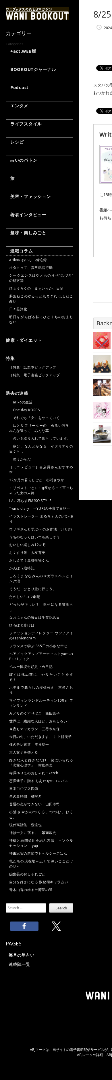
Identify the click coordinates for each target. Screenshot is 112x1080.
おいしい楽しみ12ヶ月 (27, 544)
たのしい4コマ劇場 (24, 596)
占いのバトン (21, 160)
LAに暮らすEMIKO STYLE (30, 500)
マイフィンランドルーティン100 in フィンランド (41, 703)
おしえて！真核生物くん (29, 560)
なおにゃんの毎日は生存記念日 (34, 617)
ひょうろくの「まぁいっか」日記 (36, 288)
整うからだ (20, 459)
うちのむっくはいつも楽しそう (34, 537)
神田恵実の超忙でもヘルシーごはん (38, 853)
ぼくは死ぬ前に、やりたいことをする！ (41, 677)
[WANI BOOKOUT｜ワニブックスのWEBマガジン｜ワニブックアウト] (37, 17)
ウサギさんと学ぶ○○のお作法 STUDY (41, 529)
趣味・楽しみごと (26, 232)
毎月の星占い (21, 955)
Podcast (17, 87)
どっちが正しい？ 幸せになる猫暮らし (41, 607)
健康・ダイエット (24, 340)
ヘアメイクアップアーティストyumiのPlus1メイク (41, 656)
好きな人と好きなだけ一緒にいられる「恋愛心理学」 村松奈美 (41, 763)
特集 (10, 358)
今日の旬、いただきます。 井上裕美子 (41, 736)
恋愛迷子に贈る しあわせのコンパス (38, 780)
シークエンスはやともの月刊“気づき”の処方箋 (41, 278)
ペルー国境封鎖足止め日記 (31, 666)
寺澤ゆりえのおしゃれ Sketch (33, 773)
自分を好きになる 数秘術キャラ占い (38, 881)
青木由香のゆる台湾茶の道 (31, 889)
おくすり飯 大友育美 (27, 552)
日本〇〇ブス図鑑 (23, 788)
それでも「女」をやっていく (34, 417)
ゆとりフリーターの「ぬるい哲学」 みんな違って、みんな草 (41, 428)
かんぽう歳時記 (21, 568)
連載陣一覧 (19, 964)
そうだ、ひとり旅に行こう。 (32, 588)
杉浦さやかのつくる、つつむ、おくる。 (41, 814)
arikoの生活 (20, 402)
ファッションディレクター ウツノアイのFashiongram (41, 635)
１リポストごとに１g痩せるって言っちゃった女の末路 (41, 490)
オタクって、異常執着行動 (31, 267)
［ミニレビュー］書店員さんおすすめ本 (41, 470)
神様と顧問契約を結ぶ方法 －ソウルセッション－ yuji (41, 843)
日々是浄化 (18, 309)
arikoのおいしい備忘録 (28, 259)
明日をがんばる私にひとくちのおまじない (41, 319)
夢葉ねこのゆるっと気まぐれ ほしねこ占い (41, 299)
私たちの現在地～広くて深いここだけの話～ (41, 864)
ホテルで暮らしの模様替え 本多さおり (41, 690)
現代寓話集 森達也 (25, 824)
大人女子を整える (23, 752)
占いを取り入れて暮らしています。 (40, 438)
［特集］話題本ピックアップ (32, 367)
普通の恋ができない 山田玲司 (34, 804)
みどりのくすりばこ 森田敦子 (34, 713)
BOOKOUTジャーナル (31, 69)
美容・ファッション (28, 196)
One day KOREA (24, 409)
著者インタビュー (26, 214)
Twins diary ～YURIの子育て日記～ (39, 508)
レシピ (15, 142)
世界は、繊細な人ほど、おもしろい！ (40, 721)
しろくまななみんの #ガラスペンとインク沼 (41, 578)
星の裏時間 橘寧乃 (25, 796)
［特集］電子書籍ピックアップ (34, 375)
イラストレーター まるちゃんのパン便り (41, 519)
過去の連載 (17, 393)
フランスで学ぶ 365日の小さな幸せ (38, 645)
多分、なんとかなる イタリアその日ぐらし (41, 449)
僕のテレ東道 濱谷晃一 (29, 744)
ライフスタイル (24, 123)
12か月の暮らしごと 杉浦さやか (36, 479)
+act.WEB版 (21, 51)
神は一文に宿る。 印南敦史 (34, 832)
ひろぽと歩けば (21, 625)
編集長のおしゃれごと (27, 874)
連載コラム (19, 251)
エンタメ (17, 105)
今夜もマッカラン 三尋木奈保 (34, 728)
